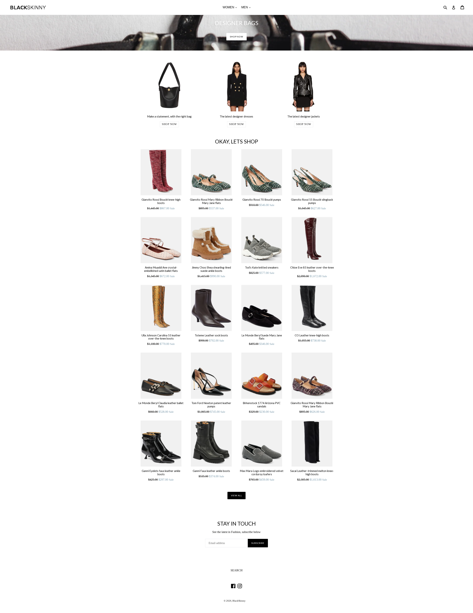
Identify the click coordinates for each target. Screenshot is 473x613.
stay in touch (236, 523)
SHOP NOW (236, 36)
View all (236, 495)
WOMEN (231, 7)
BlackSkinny (239, 601)
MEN (246, 7)
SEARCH (237, 570)
